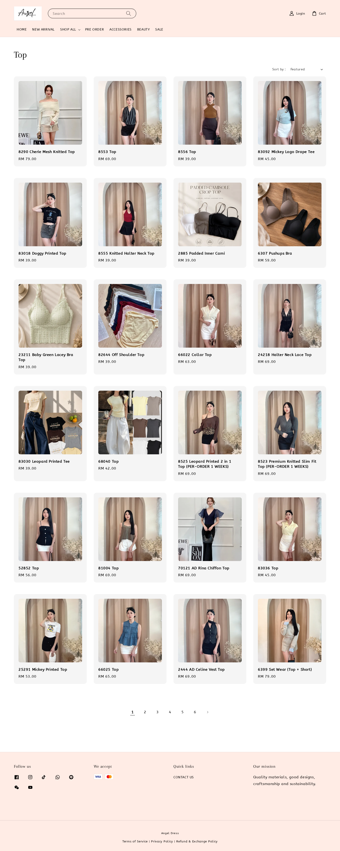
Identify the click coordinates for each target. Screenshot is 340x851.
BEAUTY (143, 29)
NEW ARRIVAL (43, 29)
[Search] (128, 13)
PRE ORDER (94, 29)
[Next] (207, 712)
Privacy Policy (162, 841)
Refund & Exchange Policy (197, 841)
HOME (22, 29)
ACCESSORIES (120, 29)
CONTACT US (183, 777)
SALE (159, 29)
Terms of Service (135, 841)
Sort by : (279, 69)
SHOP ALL (68, 29)
